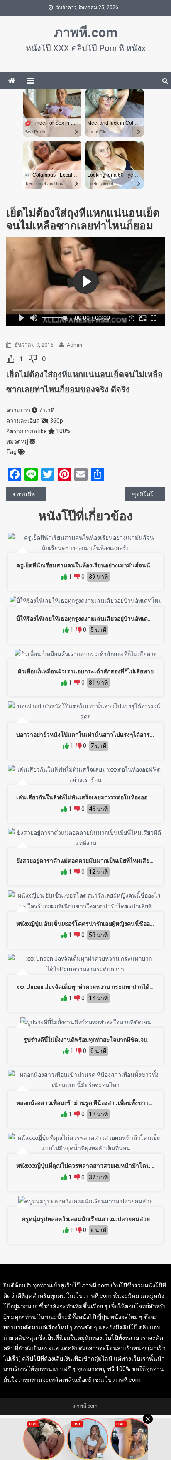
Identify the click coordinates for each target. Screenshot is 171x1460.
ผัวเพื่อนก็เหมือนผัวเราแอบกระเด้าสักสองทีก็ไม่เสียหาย (86, 671)
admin (74, 345)
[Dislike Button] (33, 359)
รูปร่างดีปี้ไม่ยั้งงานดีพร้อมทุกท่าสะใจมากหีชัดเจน (86, 1039)
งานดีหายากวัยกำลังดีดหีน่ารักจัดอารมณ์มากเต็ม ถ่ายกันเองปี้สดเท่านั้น (31, 494)
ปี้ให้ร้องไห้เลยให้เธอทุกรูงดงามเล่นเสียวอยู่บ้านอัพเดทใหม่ (89, 618)
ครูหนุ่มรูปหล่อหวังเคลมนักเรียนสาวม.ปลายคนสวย (86, 1219)
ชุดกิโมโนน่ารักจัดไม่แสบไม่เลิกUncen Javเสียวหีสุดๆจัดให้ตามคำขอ (148, 494)
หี (64, 375)
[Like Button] (10, 359)
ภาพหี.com (85, 32)
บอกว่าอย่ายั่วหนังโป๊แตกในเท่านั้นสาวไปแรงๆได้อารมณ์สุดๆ (93, 734)
